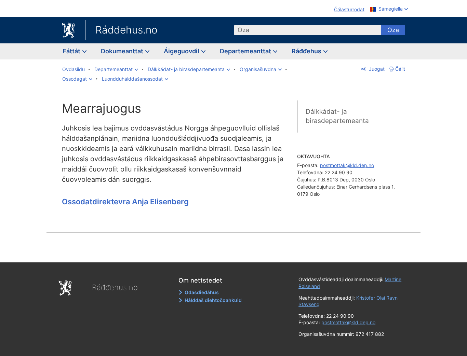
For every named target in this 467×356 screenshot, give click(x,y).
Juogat (376, 69)
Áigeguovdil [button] (182, 51)
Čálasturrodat (349, 9)
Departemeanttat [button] (246, 51)
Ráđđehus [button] (307, 51)
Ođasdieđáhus (202, 292)
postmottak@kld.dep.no (347, 165)
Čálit (400, 69)
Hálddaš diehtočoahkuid (213, 300)
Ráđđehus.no (126, 30)
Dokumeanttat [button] (123, 51)
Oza (393, 29)
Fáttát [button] (72, 51)
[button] (116, 69)
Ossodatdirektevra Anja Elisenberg (125, 201)
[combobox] (307, 30)
